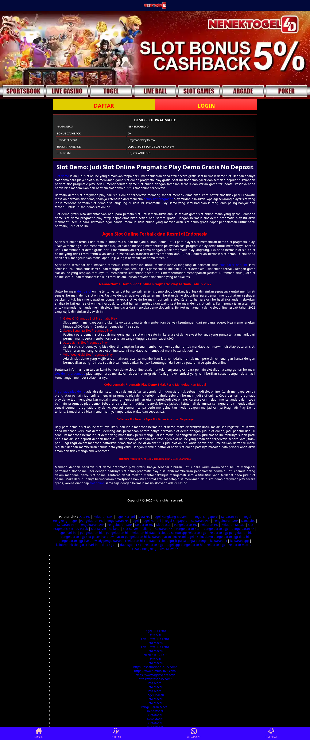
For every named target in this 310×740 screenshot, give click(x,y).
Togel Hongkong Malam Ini (172, 517)
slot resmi (179, 537)
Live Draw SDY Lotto (155, 639)
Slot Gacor (163, 525)
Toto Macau (155, 643)
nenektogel (155, 711)
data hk (154, 533)
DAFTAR (104, 105)
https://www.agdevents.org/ (155, 675)
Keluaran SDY (103, 517)
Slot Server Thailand (105, 529)
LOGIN (206, 105)
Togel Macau (155, 695)
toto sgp (181, 533)
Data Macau (155, 683)
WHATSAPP (193, 737)
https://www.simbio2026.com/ (155, 671)
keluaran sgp (197, 533)
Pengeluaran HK (91, 521)
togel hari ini (67, 533)
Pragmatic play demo (70, 391)
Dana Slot (248, 521)
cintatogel (155, 715)
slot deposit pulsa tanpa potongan (185, 541)
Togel (74, 521)
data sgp (108, 545)
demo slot (84, 291)
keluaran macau (159, 537)
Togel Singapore (206, 517)
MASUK (38, 737)
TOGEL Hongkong (144, 549)
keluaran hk (140, 533)
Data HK (84, 517)
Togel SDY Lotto (155, 631)
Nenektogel (155, 719)
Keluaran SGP (230, 517)
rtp (146, 541)
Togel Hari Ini (125, 517)
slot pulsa (167, 533)
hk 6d (137, 545)
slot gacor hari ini (233, 265)
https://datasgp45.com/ (155, 679)
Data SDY (155, 635)
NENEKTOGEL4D (155, 655)
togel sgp (173, 545)
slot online (97, 483)
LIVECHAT (271, 737)
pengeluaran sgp (216, 529)
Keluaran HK (144, 525)
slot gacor (93, 537)
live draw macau (112, 537)
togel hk (192, 537)
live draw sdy (93, 541)
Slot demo (62, 176)
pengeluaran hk (243, 529)
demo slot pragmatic (158, 199)
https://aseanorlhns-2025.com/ (155, 667)
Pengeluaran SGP (225, 521)
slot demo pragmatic (70, 373)
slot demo (206, 537)
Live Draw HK (169, 549)
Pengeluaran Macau (155, 707)
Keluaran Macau (233, 525)
